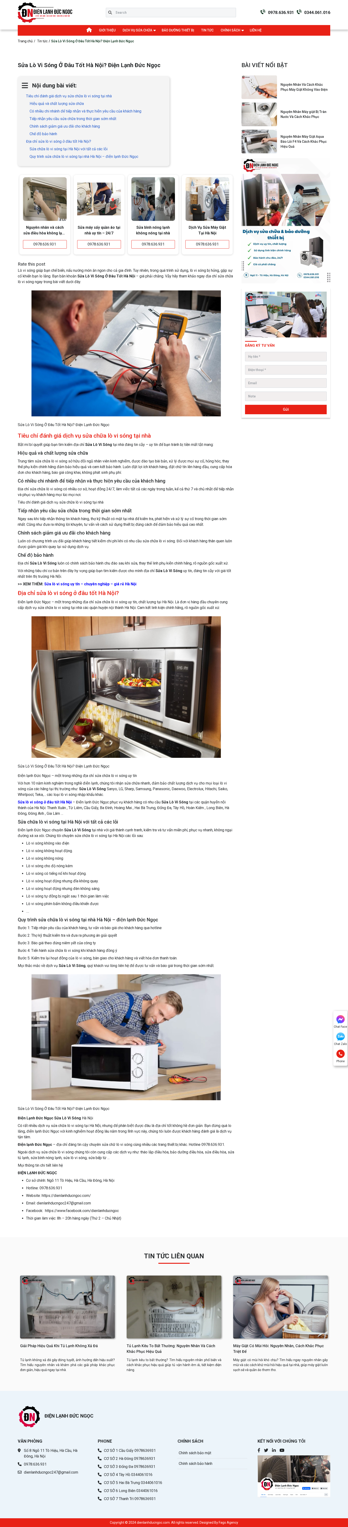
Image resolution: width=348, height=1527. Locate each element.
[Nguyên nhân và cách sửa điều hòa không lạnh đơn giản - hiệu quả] (45, 199)
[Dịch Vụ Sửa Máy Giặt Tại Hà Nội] (207, 199)
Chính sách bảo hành (195, 1463)
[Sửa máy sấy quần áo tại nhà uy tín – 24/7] (99, 199)
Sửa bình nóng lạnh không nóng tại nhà (153, 230)
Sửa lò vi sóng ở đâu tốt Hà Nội (45, 802)
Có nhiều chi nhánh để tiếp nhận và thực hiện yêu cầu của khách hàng (85, 111)
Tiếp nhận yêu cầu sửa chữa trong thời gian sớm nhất (73, 118)
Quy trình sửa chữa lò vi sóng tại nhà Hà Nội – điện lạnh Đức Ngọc (84, 156)
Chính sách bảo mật (195, 1453)
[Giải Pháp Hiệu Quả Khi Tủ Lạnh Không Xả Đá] (67, 1307)
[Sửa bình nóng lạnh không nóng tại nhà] (153, 199)
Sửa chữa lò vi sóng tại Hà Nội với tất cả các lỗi (68, 149)
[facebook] (259, 1451)
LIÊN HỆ (256, 30)
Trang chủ (25, 41)
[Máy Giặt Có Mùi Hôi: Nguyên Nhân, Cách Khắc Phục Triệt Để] (280, 1307)
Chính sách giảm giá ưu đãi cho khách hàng (65, 126)
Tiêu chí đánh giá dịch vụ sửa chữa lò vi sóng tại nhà (69, 96)
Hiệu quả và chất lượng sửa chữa (57, 103)
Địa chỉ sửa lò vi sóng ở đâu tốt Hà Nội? (58, 141)
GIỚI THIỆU (107, 30)
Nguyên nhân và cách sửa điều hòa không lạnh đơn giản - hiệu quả (44, 231)
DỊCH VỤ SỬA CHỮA (137, 30)
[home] (45, 12)
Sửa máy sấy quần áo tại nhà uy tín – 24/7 (99, 230)
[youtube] (282, 1451)
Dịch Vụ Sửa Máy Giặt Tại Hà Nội (207, 230)
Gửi (286, 409)
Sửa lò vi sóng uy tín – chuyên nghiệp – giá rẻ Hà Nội (90, 584)
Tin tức (42, 41)
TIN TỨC (207, 30)
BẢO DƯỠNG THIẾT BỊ (178, 30)
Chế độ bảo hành (43, 134)
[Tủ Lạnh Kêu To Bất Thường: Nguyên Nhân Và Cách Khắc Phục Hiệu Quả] (174, 1307)
